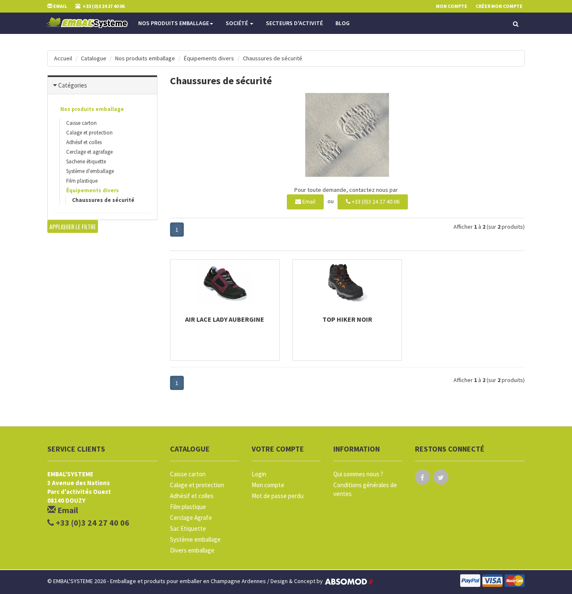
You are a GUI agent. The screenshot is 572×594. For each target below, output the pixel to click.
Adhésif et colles (84, 142)
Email (308, 201)
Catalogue (93, 58)
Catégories (72, 85)
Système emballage (195, 539)
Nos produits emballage (173, 23)
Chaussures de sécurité (272, 58)
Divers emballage (192, 550)
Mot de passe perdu (278, 496)
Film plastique (82, 180)
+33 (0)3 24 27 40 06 (374, 201)
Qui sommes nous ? (358, 474)
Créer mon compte (499, 6)
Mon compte (268, 485)
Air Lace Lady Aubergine (224, 319)
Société (237, 23)
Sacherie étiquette (86, 161)
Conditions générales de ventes (365, 489)
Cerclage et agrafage (89, 151)
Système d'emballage (90, 171)
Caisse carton (81, 123)
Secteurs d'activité (294, 23)
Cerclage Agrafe (191, 518)
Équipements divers (209, 58)
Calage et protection (89, 132)
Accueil (63, 58)
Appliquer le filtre (72, 226)
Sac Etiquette (188, 528)
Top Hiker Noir (347, 319)
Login (259, 474)
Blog (342, 23)
